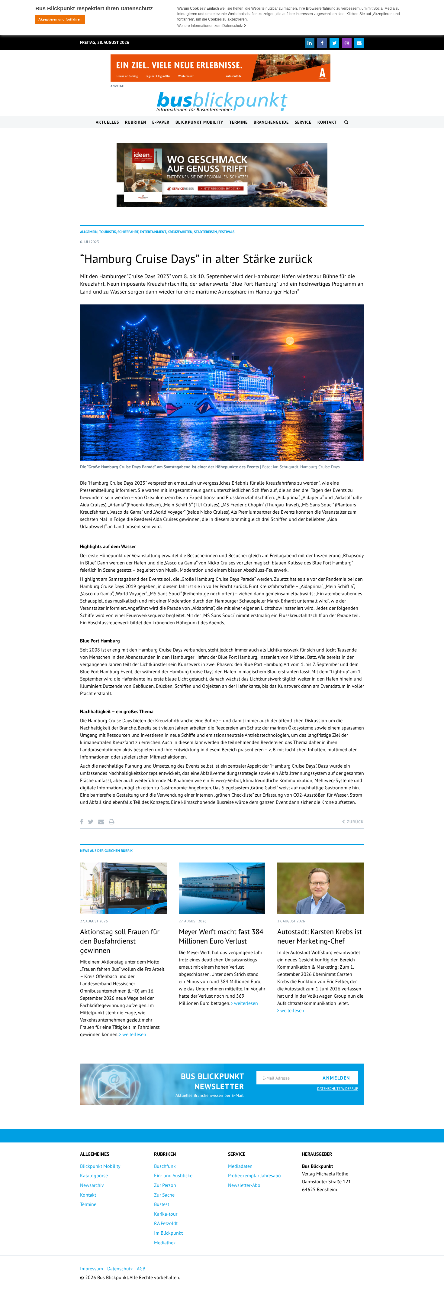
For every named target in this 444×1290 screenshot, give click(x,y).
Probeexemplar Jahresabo (254, 1175)
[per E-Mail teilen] (101, 821)
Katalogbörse (94, 1175)
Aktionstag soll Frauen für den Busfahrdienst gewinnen (119, 941)
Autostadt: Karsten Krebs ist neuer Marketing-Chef (319, 936)
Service (303, 122)
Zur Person (165, 1185)
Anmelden (336, 1078)
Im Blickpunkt (168, 1233)
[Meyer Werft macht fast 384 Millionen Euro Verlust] (222, 888)
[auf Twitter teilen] (90, 821)
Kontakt (327, 122)
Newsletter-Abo (244, 1185)
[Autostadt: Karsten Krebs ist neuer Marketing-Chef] (320, 888)
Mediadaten (240, 1166)
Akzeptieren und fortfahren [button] (60, 19)
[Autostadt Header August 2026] (220, 68)
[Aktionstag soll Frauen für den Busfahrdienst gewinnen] (123, 888)
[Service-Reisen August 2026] (222, 175)
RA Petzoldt (166, 1223)
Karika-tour (165, 1214)
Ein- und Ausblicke (173, 1175)
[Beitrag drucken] (111, 821)
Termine (238, 122)
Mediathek (165, 1243)
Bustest (161, 1204)
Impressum (91, 1269)
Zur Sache (164, 1195)
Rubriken (135, 122)
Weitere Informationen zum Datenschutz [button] (210, 26)
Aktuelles (107, 122)
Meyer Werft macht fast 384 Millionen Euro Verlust (221, 936)
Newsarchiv (92, 1185)
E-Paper (160, 122)
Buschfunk (165, 1166)
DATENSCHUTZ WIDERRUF (337, 1088)
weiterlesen (133, 1034)
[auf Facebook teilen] (82, 821)
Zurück (354, 821)
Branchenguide (271, 122)
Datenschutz (120, 1269)
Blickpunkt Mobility (199, 122)
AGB (141, 1269)
